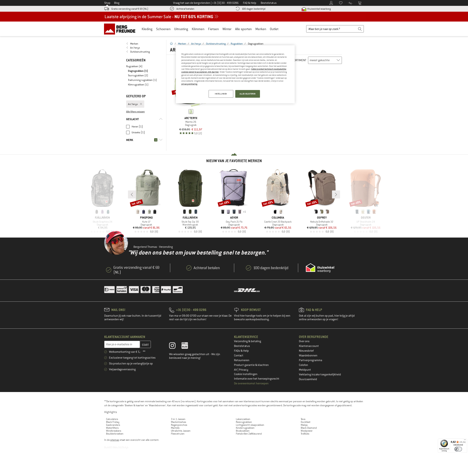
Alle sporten (243, 29)
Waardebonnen (308, 355)
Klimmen (198, 29)
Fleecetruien (177, 433)
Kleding (147, 29)
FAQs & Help (241, 351)
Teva (303, 419)
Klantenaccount (309, 346)
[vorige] (132, 194)
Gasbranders (113, 425)
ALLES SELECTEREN (248, 94)
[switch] (458, 449)
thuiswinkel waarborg (319, 8)
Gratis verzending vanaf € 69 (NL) (129, 8)
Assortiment (298, 60)
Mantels (175, 427)
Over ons (304, 341)
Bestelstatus (242, 346)
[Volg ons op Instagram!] (175, 346)
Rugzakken (237, 43)
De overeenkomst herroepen (251, 383)
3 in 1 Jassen (178, 419)
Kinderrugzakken (245, 427)
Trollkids (305, 433)
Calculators (112, 419)
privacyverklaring (189, 84)
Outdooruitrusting (216, 43)
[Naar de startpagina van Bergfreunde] (121, 29)
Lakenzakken (243, 419)
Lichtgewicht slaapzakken (250, 425)
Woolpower (307, 430)
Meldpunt (305, 370)
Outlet (274, 29)
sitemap (114, 439)
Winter (226, 29)
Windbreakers (113, 430)
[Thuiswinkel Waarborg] (320, 267)
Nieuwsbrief (306, 351)
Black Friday (112, 422)
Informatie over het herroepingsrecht (256, 379)
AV (235, 370)
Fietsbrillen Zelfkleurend (249, 433)
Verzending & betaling (247, 341)
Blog (116, 3)
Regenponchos (179, 425)
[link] (144, 44)
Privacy (243, 370)
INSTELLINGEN (221, 94)
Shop (107, 3)
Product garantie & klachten (251, 365)
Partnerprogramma (310, 360)
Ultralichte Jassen (180, 430)
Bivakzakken (243, 430)
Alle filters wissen (135, 111)
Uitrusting (181, 29)
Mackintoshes (178, 422)
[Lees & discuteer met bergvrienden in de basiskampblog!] (187, 346)
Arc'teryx (196, 43)
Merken (260, 29)
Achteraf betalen (185, 8)
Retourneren (241, 360)
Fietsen (213, 29)
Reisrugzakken (244, 422)
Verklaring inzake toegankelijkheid (320, 374)
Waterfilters (112, 427)
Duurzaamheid (308, 379)
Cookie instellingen (245, 374)
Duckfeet (305, 422)
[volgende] (336, 194)
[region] (235, 74)
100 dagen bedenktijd (253, 8)
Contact (238, 355)
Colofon (303, 365)
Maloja (304, 425)
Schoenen (163, 29)
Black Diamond (309, 427)
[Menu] (465, 440)
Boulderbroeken (114, 433)
